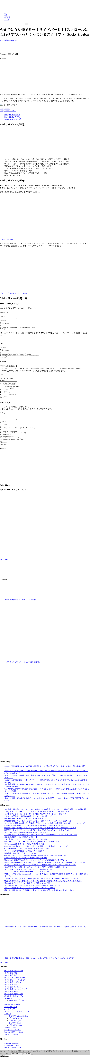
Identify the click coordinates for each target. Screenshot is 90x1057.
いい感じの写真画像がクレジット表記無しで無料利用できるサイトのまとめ (34, 825)
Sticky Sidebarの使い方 (13, 119)
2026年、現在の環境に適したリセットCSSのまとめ (24, 851)
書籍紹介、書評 (10, 1027)
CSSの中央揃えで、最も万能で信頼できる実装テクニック (27, 848)
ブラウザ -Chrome (15, 1025)
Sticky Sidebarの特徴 (12, 115)
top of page (4, 559)
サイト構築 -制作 (11, 975)
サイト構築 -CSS (10, 984)
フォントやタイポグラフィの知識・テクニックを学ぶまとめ (28, 869)
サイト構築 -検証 (11, 991)
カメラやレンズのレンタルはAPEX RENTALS (22, 662)
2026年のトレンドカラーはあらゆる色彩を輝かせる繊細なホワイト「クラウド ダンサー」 (39, 830)
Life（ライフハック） (12, 1030)
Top (5, 14)
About (6, 20)
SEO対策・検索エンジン (14, 996)
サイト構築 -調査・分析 (13, 971)
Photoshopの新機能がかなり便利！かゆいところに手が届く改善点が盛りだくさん (36, 860)
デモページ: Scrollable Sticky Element (14, 293)
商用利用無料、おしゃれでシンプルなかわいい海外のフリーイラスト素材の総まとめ (37, 821)
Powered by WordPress (12, 1047)
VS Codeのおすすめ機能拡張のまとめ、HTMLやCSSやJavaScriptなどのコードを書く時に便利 (40, 835)
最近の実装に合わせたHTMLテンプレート (21, 837)
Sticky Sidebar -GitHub (8, 111)
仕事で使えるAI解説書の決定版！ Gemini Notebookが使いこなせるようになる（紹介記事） (39, 958)
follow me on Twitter (11, 1043)
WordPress (8, 998)
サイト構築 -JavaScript (8, 40)
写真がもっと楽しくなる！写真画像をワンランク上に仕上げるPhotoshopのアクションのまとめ (41, 878)
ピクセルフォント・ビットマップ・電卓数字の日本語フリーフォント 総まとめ (35, 814)
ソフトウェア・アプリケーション (17, 1011)
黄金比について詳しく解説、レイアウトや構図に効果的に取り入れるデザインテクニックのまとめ (43, 881)
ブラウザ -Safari (15, 1023)
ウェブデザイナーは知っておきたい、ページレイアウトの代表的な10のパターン (36, 867)
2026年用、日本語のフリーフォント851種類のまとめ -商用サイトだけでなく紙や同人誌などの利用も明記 (45, 809)
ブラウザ (7, 1014)
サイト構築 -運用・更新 (13, 994)
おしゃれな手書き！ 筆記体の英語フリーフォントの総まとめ (28, 816)
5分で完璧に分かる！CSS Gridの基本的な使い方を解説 (25, 839)
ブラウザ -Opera (15, 1021)
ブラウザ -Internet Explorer (19, 1016)
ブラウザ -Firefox (15, 1018)
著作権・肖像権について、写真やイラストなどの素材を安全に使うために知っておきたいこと (41, 890)
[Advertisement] (45, 76)
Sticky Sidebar (5, 109)
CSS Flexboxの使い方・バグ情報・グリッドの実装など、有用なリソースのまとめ (36, 846)
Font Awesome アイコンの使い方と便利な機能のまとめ (25, 858)
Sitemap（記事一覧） (12, 1034)
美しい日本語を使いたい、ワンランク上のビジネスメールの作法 (29, 888)
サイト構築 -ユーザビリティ (15, 978)
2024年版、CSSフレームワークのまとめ (20, 853)
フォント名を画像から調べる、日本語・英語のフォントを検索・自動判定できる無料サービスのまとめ (44, 823)
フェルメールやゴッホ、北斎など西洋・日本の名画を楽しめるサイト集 (32, 885)
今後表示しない (16, 1053)
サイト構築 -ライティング (14, 980)
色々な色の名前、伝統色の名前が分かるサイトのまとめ (26, 832)
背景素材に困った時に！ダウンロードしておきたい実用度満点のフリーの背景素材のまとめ (40, 828)
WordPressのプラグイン (18, 1000)
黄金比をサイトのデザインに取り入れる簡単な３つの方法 (27, 883)
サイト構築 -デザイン (12, 982)
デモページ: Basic (7, 239)
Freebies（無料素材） (12, 1004)
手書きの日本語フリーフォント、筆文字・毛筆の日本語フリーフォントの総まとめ (36, 812)
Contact (7, 18)
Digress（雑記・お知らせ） (14, 1032)
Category (7, 16)
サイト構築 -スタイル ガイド (15, 989)
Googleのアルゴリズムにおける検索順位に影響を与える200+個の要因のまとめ (35, 855)
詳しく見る (26, 1053)
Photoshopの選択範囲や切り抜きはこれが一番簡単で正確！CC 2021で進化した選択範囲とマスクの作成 (44, 862)
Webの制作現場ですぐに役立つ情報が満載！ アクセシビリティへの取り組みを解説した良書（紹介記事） (45, 926)
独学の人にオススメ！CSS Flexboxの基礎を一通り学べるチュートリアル (32, 842)
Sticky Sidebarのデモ (12, 117)
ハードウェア (9, 1009)
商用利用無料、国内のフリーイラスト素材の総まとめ (25, 818)
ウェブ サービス (10, 1007)
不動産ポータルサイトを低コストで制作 (20, 600)
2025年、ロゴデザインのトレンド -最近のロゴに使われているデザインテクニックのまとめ (40, 865)
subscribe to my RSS (11, 1045)
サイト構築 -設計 (11, 973)
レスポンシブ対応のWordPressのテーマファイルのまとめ (26, 872)
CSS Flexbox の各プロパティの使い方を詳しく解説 (24, 844)
